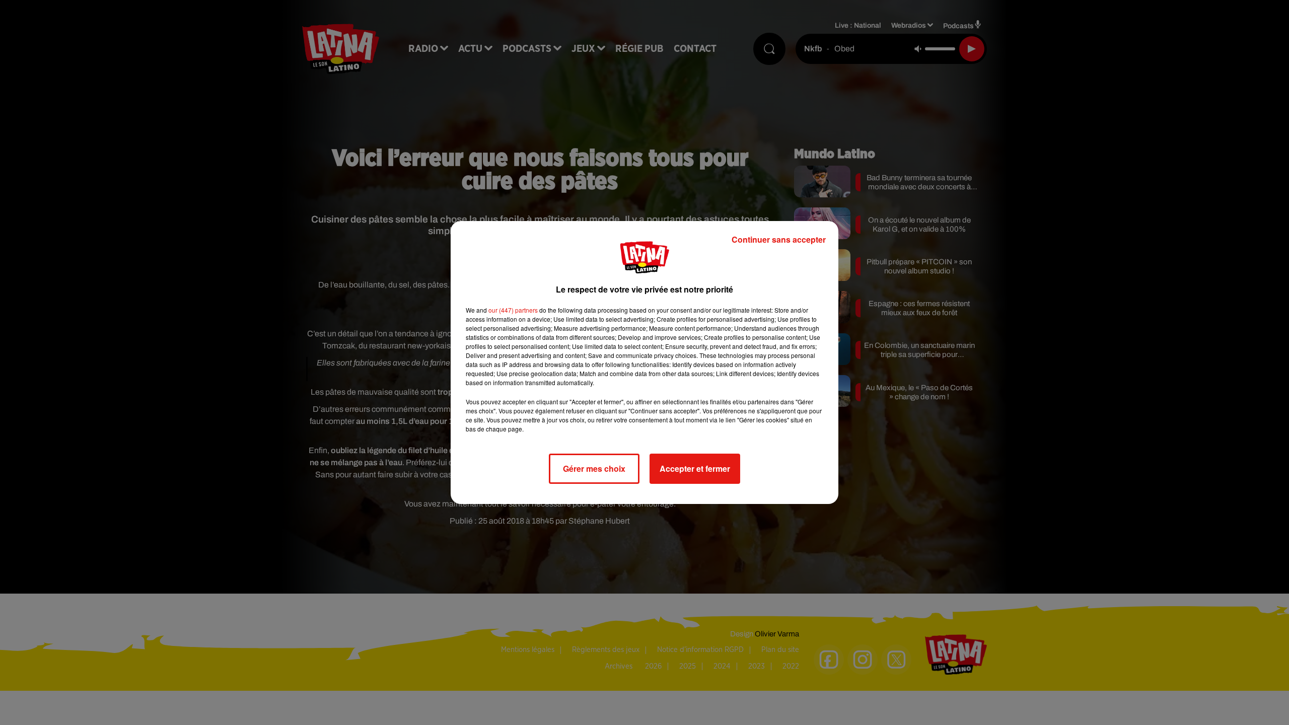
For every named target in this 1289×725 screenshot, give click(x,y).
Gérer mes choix (594, 468)
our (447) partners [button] (513, 310)
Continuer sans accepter (779, 239)
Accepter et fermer (695, 468)
